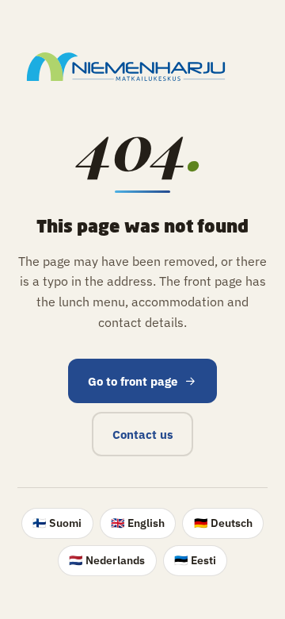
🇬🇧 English (138, 523)
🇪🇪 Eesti (195, 560)
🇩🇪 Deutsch (223, 523)
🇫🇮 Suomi (57, 523)
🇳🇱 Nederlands (107, 560)
